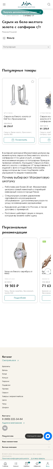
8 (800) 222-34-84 (12, 419)
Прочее (5, 389)
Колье (4, 374)
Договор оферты (38, 458)
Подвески (6, 385)
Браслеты (6, 366)
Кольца (5, 378)
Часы (4, 404)
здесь (34, 216)
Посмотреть (21, 140)
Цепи (4, 400)
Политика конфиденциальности (15, 458)
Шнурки (5, 407)
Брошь (5, 370)
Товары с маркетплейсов (12, 396)
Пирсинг (5, 381)
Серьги (5, 392)
